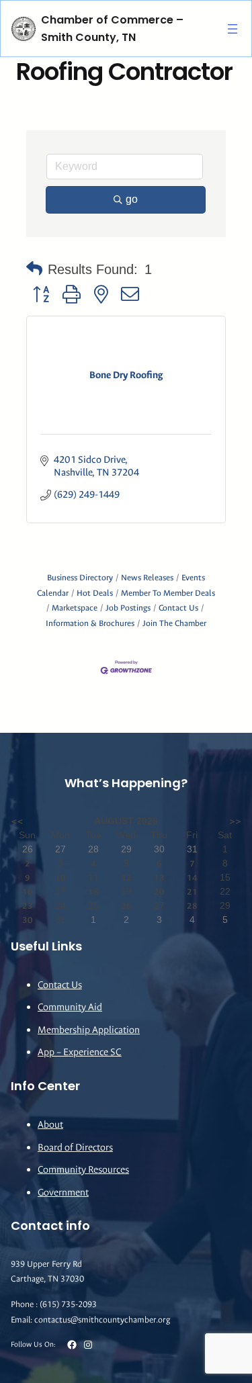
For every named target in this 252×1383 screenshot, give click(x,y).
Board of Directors (75, 1147)
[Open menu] (232, 29)
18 (93, 891)
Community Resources (83, 1169)
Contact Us (178, 608)
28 (192, 905)
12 (126, 877)
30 (27, 920)
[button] (34, 269)
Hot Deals (95, 593)
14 (192, 877)
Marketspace (74, 608)
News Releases (147, 577)
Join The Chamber (174, 623)
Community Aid (70, 1007)
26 (126, 905)
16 (27, 891)
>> (235, 821)
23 (27, 905)
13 (159, 877)
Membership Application (89, 1030)
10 (60, 877)
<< (17, 821)
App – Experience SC (80, 1052)
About (50, 1124)
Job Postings (128, 608)
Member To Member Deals (168, 593)
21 (192, 891)
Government (63, 1192)
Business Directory (80, 577)
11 (93, 877)
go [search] (132, 199)
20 (159, 891)
